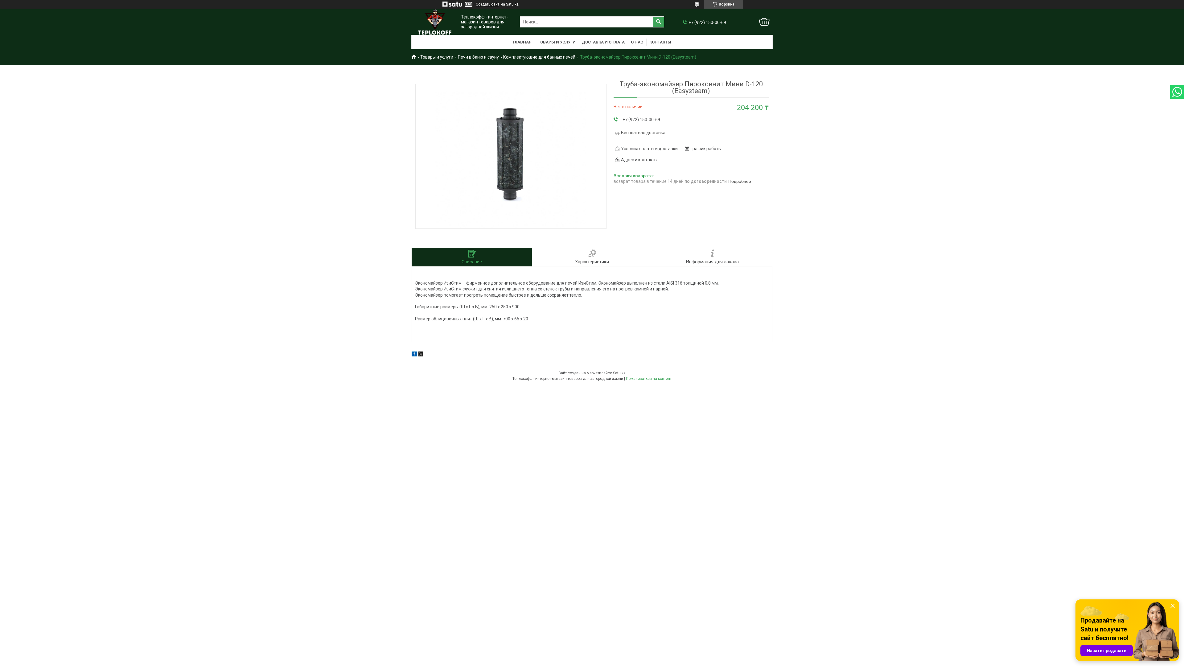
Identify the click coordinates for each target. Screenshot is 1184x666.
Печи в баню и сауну (478, 57)
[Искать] (658, 22)
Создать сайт (487, 4)
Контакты (660, 42)
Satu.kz (619, 373)
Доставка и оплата (603, 42)
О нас (637, 42)
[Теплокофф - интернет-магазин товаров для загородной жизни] (434, 22)
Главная (522, 42)
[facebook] (414, 354)
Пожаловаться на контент (649, 378)
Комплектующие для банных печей (539, 57)
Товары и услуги (557, 42)
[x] (420, 354)
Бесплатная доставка (643, 132)
